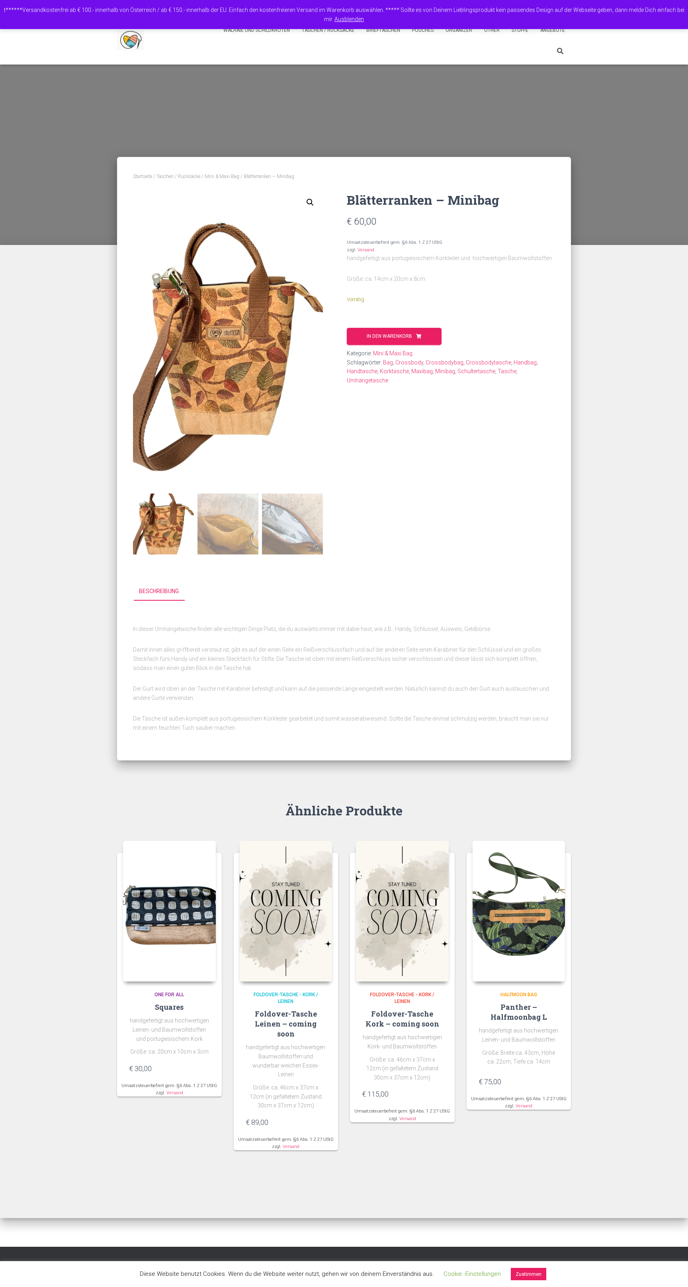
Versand (366, 250)
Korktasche (394, 371)
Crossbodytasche (488, 362)
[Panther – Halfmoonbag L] (519, 911)
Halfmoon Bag (518, 994)
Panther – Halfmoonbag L (519, 1012)
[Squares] (169, 911)
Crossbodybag (444, 362)
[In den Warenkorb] (206, 1068)
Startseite (142, 176)
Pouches (423, 30)
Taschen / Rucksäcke (328, 30)
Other (492, 30)
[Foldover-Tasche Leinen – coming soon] (286, 911)
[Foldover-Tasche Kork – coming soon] (402, 911)
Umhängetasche (367, 380)
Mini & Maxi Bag (222, 176)
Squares (169, 1007)
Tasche (507, 371)
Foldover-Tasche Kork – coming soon (402, 1018)
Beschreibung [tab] (159, 591)
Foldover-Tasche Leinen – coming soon (286, 1023)
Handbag (525, 362)
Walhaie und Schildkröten (256, 30)
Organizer (459, 30)
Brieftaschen (383, 30)
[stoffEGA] (130, 40)
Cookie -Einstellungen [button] (472, 1273)
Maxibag (422, 371)
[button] (310, 202)
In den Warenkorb (389, 336)
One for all (169, 994)
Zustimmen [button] (528, 1274)
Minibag (445, 371)
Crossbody (409, 362)
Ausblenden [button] (349, 19)
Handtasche (362, 371)
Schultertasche (476, 371)
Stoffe (520, 30)
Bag (388, 362)
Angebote (552, 30)
